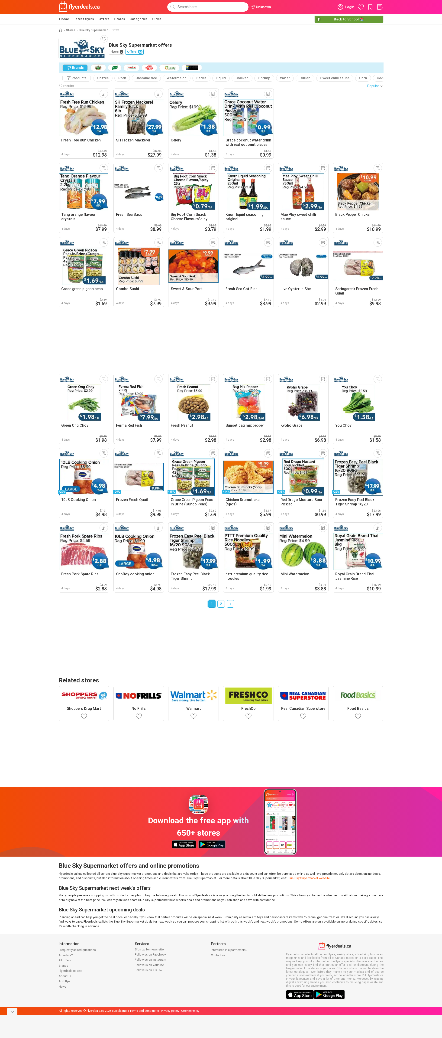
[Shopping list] (380, 7)
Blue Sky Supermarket (93, 30)
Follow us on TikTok (148, 970)
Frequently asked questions (77, 950)
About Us (65, 976)
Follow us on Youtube (149, 965)
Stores (119, 19)
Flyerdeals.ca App (71, 971)
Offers (104, 19)
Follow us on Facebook (150, 954)
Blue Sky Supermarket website (309, 878)
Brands (63, 965)
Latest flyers (84, 19)
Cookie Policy (190, 1010)
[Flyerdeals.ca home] (79, 7)
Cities (156, 19)
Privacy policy (170, 1010)
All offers (65, 960)
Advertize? (66, 955)
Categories (139, 19)
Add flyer (65, 981)
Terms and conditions (144, 1010)
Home (64, 19)
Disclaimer (120, 1010)
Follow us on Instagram (150, 959)
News (62, 986)
